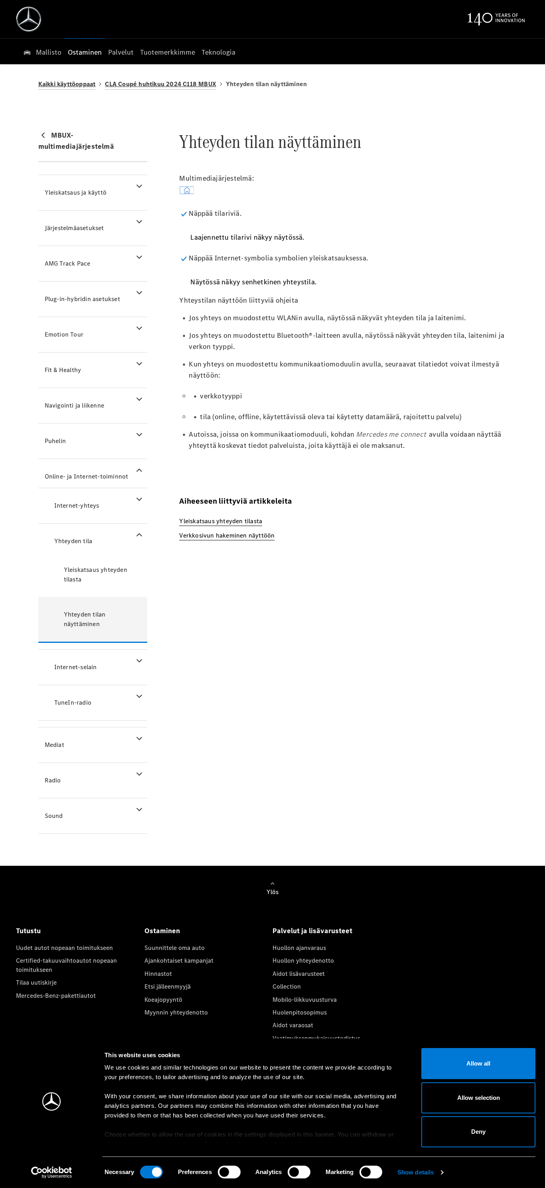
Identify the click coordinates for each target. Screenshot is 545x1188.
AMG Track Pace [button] (68, 263)
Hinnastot (158, 973)
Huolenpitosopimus (299, 1012)
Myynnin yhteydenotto (176, 1012)
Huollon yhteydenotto (303, 960)
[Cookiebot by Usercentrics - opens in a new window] (52, 1172)
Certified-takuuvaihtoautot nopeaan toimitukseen (66, 964)
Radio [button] (53, 780)
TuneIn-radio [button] (72, 702)
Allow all (478, 1063)
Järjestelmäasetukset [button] (74, 228)
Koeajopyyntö (163, 999)
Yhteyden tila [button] (73, 541)
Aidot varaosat (292, 1025)
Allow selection (478, 1097)
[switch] (229, 1172)
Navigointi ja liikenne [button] (74, 405)
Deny (478, 1131)
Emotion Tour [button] (64, 334)
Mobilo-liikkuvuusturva (304, 999)
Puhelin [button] (55, 441)
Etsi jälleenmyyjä (167, 986)
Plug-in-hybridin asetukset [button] (82, 299)
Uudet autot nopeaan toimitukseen (64, 948)
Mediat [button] (54, 745)
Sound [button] (54, 816)
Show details (415, 1172)
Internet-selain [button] (75, 667)
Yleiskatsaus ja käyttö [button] (76, 192)
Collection (286, 986)
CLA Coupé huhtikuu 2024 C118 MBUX (160, 84)
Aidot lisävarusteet (298, 973)
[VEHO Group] (28, 19)
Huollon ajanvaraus (299, 948)
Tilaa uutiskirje (36, 982)
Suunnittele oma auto (174, 948)
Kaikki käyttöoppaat (67, 84)
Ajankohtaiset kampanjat (178, 960)
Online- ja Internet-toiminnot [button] (86, 476)
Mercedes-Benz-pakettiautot (56, 995)
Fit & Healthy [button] (63, 370)
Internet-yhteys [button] (76, 505)
